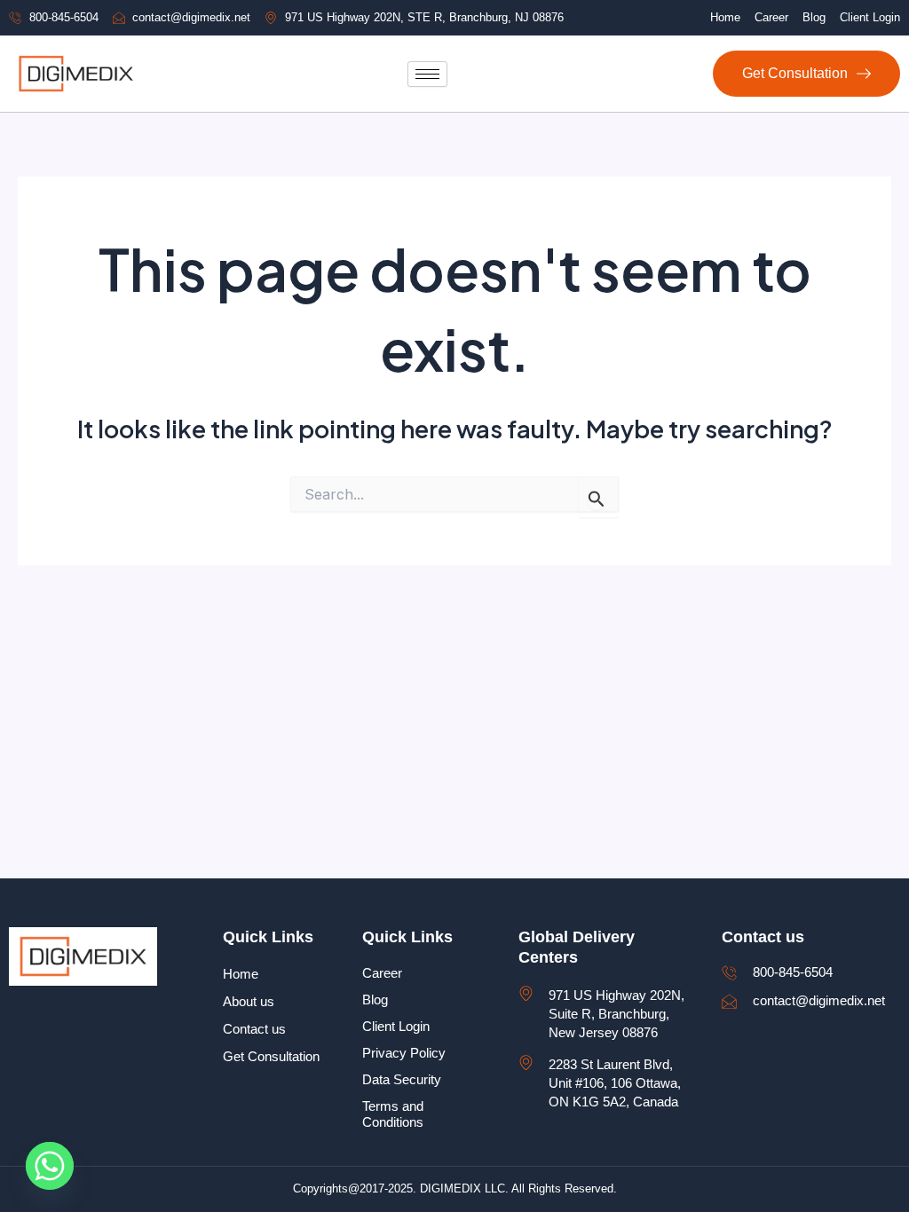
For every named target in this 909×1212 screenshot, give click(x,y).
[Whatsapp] (50, 1166)
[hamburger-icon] (427, 74)
